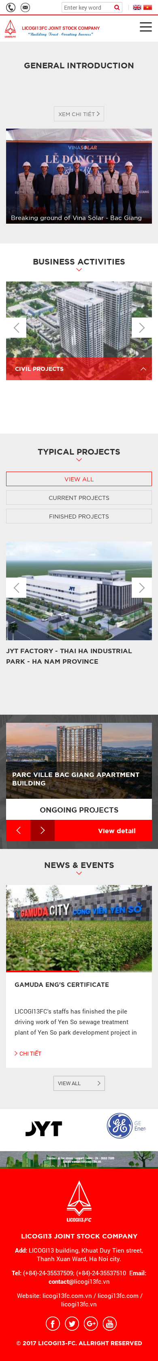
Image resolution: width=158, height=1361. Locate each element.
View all (79, 479)
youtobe (110, 1324)
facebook (53, 1324)
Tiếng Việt (147, 7)
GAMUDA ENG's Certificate (62, 984)
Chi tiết (30, 1053)
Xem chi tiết (76, 114)
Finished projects (79, 516)
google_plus (91, 1324)
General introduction (79, 64)
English (137, 7)
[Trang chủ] (52, 28)
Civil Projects (39, 368)
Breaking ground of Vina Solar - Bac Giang (76, 217)
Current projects (79, 497)
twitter (72, 1324)
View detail (117, 830)
